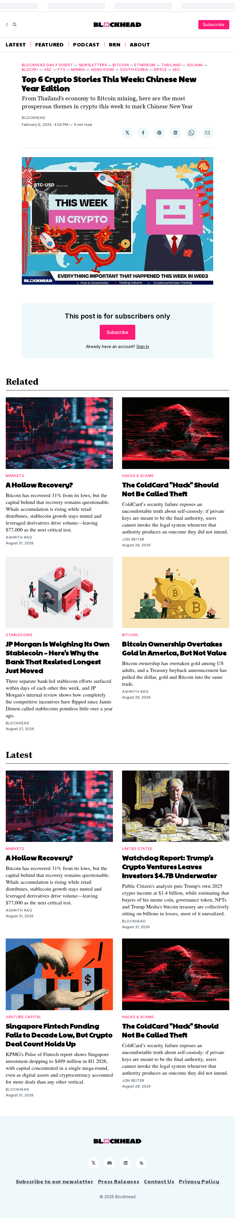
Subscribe (214, 24)
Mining (78, 69)
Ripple (160, 69)
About (140, 44)
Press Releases (119, 1181)
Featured (49, 44)
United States (137, 848)
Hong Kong (102, 69)
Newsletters (93, 65)
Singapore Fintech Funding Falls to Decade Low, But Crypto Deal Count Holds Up (59, 1034)
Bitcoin (121, 65)
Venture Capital (24, 1017)
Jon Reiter (133, 539)
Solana (195, 65)
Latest (16, 44)
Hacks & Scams (138, 476)
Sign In (142, 346)
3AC (48, 69)
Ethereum (144, 65)
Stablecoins (19, 635)
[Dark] (8, 25)
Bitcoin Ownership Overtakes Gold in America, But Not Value (174, 648)
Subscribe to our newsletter (54, 1181)
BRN (115, 44)
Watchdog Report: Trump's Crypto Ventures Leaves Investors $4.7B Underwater (169, 866)
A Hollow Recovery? (39, 484)
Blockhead (33, 118)
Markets (15, 476)
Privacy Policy (199, 1181)
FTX (61, 69)
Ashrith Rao (19, 537)
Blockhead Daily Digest (47, 65)
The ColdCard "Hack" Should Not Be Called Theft (170, 489)
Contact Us (159, 1181)
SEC (176, 69)
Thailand (171, 65)
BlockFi (30, 69)
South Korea (134, 69)
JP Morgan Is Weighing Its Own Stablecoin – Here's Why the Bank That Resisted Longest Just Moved (57, 657)
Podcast (86, 44)
